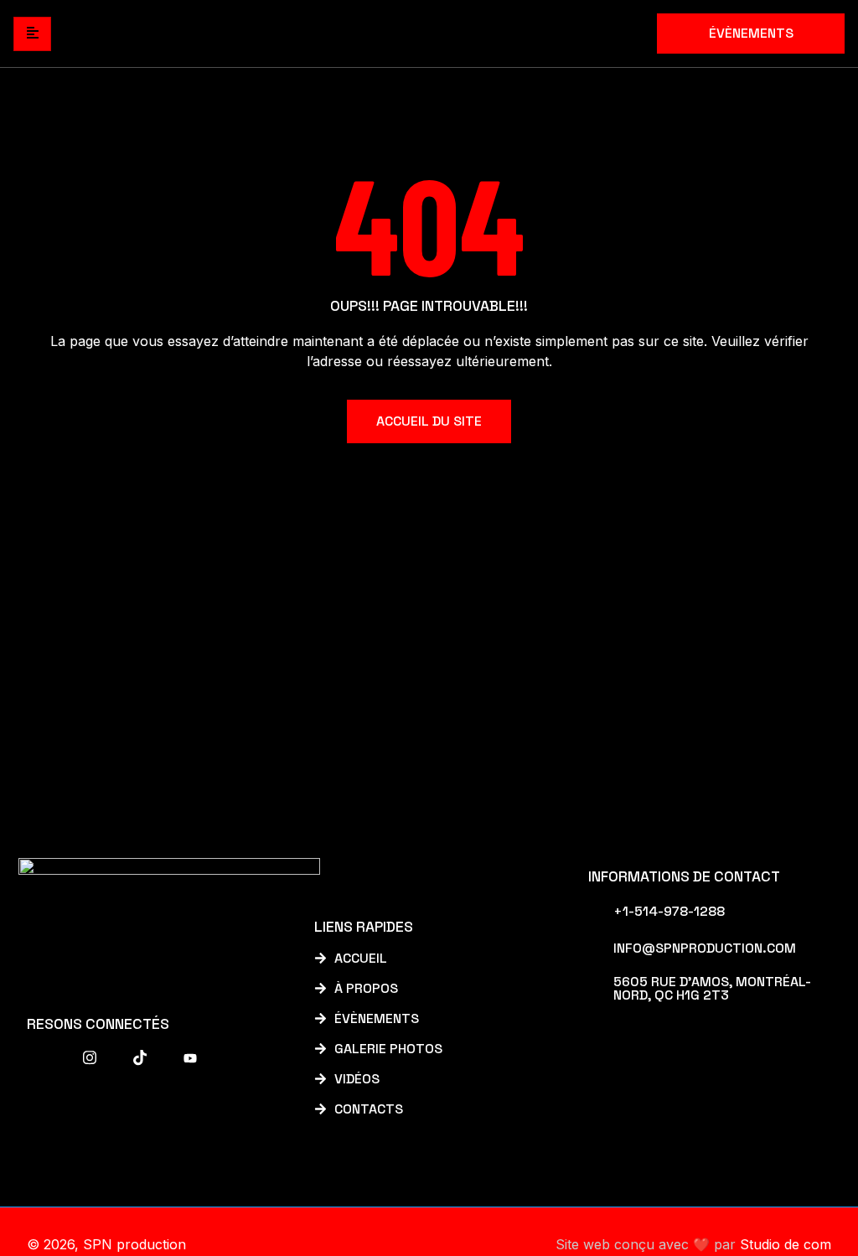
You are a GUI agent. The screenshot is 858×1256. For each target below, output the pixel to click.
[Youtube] (190, 1057)
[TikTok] (139, 1057)
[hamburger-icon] (32, 34)
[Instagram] (89, 1057)
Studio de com (785, 1244)
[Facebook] (39, 1057)
